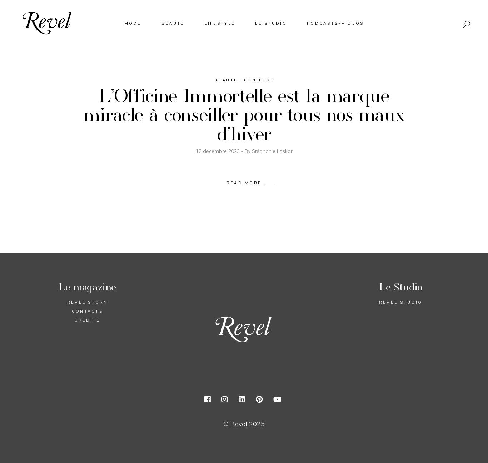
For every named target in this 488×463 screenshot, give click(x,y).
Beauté (226, 80)
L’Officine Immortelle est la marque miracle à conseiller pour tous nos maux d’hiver (243, 114)
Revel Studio (401, 302)
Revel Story (87, 302)
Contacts (87, 311)
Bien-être (258, 80)
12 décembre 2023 (218, 151)
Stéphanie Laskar (272, 151)
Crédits (87, 320)
